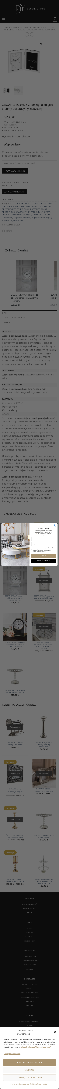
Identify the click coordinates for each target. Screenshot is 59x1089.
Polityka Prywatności (38, 1084)
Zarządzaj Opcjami (29, 1077)
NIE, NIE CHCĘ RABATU (43, 561)
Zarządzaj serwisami (12, 1054)
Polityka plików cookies (19, 1084)
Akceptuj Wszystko (29, 1062)
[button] (55, 1032)
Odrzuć (29, 1070)
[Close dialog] (55, 525)
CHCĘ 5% (43, 555)
